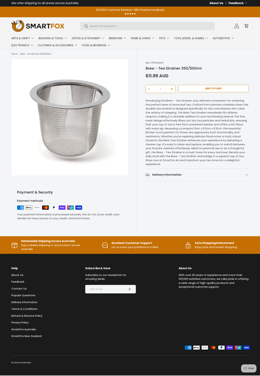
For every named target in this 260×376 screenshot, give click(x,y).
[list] (69, 117)
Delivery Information (24, 302)
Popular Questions (23, 295)
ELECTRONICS (20, 45)
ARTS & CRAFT (20, 38)
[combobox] (147, 26)
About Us (216, 3)
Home (14, 54)
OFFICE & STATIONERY (86, 38)
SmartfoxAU (25, 362)
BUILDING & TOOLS (51, 38)
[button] (246, 26)
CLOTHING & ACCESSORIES (55, 45)
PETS (162, 38)
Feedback (236, 3)
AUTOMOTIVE (221, 38)
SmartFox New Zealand (26, 336)
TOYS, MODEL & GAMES (189, 38)
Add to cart (213, 88)
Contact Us (19, 288)
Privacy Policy (20, 322)
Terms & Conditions (24, 309)
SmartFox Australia (23, 329)
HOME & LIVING (141, 38)
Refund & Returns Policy (26, 315)
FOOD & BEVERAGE (94, 45)
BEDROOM (115, 38)
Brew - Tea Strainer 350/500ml (35, 54)
